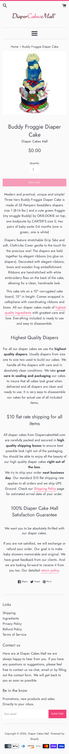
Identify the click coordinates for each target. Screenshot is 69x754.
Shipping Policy (45, 488)
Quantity (34, 163)
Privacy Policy (12, 623)
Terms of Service (14, 634)
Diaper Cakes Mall (38, 734)
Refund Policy (12, 629)
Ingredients (11, 618)
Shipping (9, 612)
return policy (50, 570)
